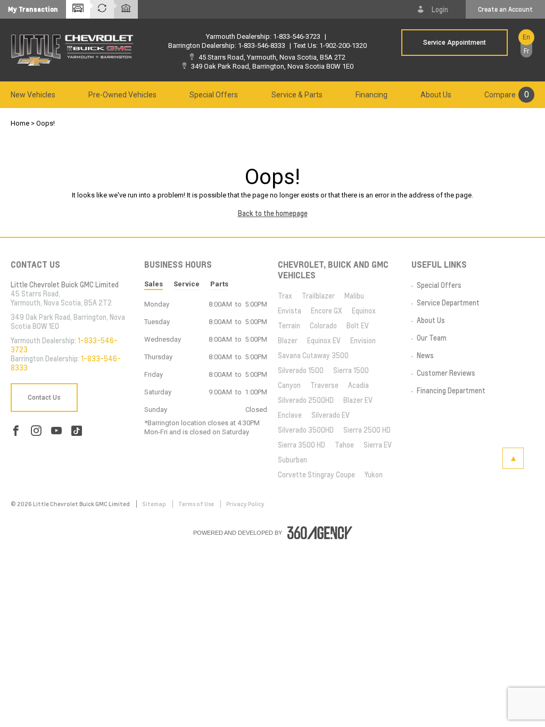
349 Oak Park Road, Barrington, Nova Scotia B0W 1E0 (272, 66)
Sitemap (154, 504)
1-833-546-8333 (261, 45)
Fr (526, 51)
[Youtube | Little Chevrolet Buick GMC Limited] (56, 430)
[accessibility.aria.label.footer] (319, 532)
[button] (33, 9)
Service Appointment (454, 42)
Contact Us (44, 397)
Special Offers (213, 94)
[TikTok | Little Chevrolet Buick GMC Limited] (76, 430)
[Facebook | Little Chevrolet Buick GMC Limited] (16, 430)
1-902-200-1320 (343, 45)
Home (20, 123)
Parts (219, 283)
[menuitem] (33, 94)
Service (187, 283)
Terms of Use (196, 504)
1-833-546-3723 (296, 36)
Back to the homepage (273, 213)
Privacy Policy (245, 504)
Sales (153, 283)
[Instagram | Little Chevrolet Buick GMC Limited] (36, 430)
